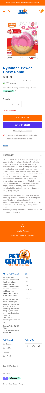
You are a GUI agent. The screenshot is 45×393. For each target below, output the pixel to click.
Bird (26, 294)
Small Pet (28, 290)
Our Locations (8, 344)
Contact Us (7, 348)
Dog (26, 278)
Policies (6, 352)
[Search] (9, 11)
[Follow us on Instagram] (33, 346)
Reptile (27, 298)
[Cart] (40, 11)
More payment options (22, 131)
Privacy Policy (18, 384)
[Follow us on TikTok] (39, 346)
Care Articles (7, 356)
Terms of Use (7, 384)
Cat (26, 282)
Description (8, 155)
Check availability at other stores (19, 139)
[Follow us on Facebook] (28, 346)
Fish (26, 286)
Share (5, 146)
